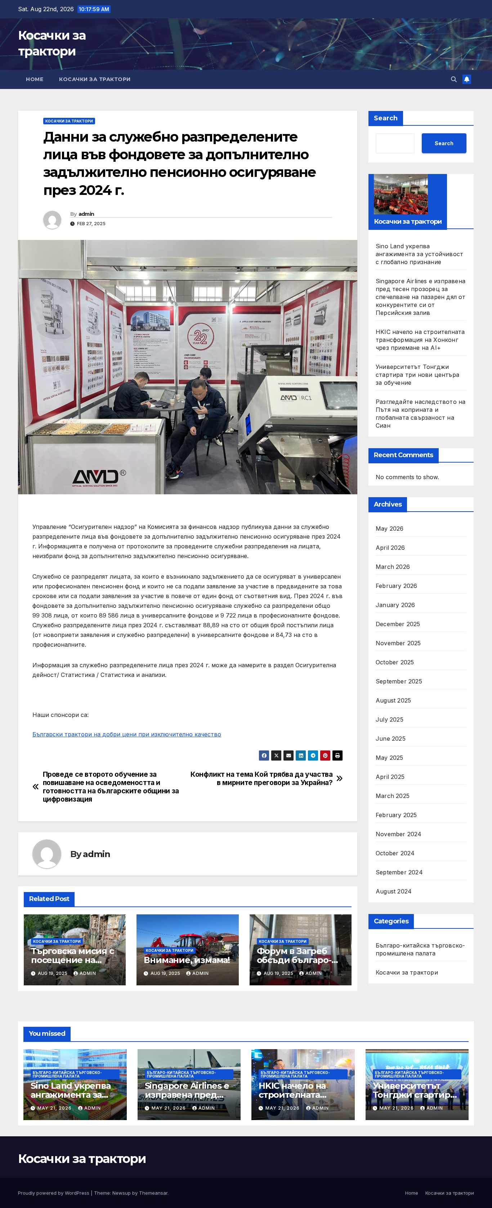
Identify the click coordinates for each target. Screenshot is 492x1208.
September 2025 (399, 681)
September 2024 (399, 872)
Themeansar (153, 1193)
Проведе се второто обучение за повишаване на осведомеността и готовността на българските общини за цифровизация (111, 786)
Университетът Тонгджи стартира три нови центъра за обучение (417, 374)
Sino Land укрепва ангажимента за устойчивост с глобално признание (419, 253)
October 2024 (395, 853)
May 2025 (389, 757)
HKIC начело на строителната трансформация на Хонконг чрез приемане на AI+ (420, 339)
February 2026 (396, 585)
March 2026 (393, 566)
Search (386, 118)
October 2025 (395, 662)
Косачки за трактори (95, 79)
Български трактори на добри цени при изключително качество (126, 734)
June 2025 (391, 738)
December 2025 (398, 624)
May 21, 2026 (55, 1108)
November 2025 (398, 643)
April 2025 (390, 776)
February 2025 (396, 815)
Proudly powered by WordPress (54, 1193)
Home (34, 79)
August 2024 (394, 891)
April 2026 (390, 547)
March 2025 (393, 795)
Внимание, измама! (187, 960)
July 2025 (389, 719)
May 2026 (390, 528)
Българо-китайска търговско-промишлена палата (420, 949)
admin (86, 214)
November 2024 (399, 834)
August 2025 (393, 700)
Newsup (121, 1193)
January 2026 (395, 605)
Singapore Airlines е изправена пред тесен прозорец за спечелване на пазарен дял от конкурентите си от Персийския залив (421, 296)
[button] (454, 79)
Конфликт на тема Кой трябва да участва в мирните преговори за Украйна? (261, 778)
